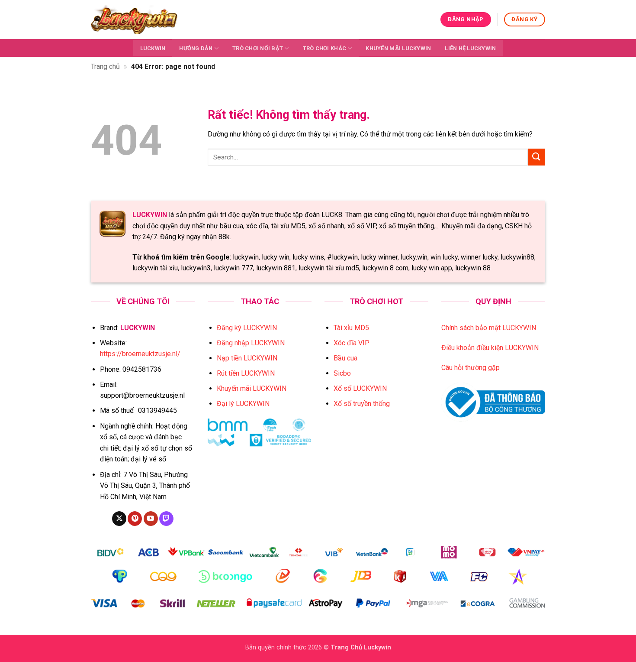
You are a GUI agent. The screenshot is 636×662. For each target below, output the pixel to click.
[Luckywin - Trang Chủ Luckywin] (134, 19)
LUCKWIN (153, 48)
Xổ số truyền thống (362, 403)
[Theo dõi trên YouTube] (151, 518)
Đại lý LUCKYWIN (243, 403)
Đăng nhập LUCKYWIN (251, 343)
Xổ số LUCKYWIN (360, 388)
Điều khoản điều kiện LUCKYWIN (490, 348)
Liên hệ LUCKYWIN (470, 48)
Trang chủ (105, 66)
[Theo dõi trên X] (119, 518)
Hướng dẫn (195, 48)
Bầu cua (345, 358)
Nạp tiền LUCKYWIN (247, 358)
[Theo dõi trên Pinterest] (135, 518)
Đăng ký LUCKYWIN (247, 328)
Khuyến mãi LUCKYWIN (398, 48)
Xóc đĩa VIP (351, 343)
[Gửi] (536, 157)
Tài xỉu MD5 (351, 328)
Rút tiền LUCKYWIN (246, 373)
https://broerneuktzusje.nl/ (140, 354)
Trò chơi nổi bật (257, 48)
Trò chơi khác (324, 48)
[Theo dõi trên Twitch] (166, 518)
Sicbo (342, 373)
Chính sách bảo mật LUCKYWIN (488, 328)
